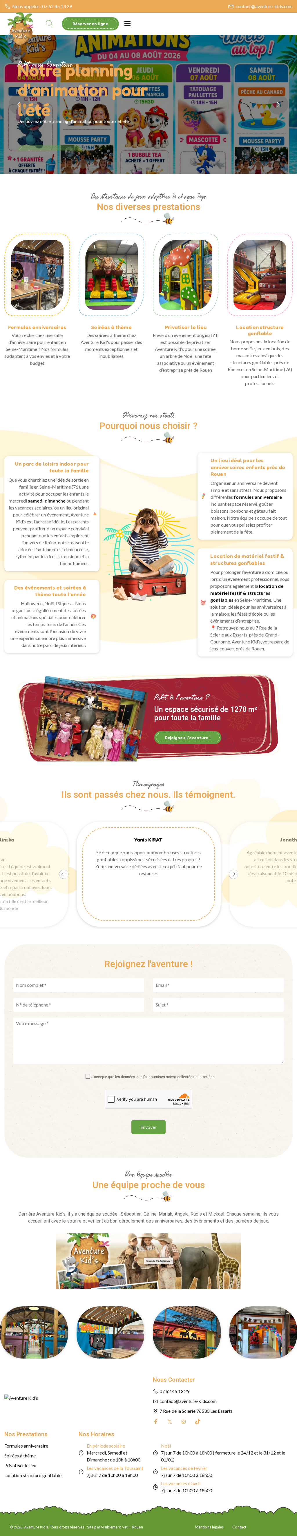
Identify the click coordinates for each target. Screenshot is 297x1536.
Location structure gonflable (259, 330)
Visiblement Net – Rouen (122, 1527)
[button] (148, 218)
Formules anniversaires (37, 327)
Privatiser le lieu (185, 327)
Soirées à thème (111, 327)
